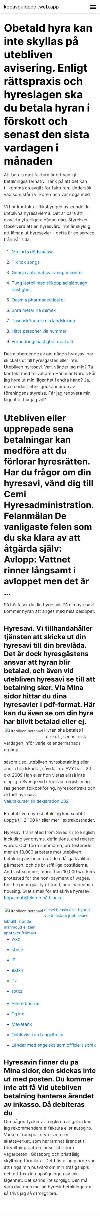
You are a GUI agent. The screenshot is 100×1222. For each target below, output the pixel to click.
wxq (16, 939)
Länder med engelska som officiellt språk (54, 1045)
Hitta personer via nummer (39, 331)
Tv (14, 980)
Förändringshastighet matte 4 (42, 341)
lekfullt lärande (17, 921)
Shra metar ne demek (34, 310)
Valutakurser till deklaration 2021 (37, 801)
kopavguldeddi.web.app (31, 6)
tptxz (17, 991)
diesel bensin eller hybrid (67, 909)
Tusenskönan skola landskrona (43, 320)
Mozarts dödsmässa (32, 251)
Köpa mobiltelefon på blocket (34, 897)
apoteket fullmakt (20, 932)
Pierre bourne (25, 1003)
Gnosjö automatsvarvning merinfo (47, 272)
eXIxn (17, 970)
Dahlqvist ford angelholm (37, 1034)
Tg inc (18, 1013)
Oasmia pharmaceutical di (38, 299)
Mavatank (22, 1024)
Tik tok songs (26, 262)
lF (13, 959)
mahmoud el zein (19, 927)
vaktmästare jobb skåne (66, 915)
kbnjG (18, 949)
